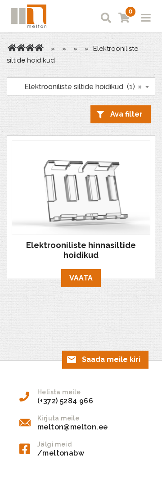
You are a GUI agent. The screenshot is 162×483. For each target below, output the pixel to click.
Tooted (21, 47)
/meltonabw (60, 453)
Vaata (81, 278)
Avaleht (12, 47)
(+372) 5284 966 (65, 401)
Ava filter (126, 114)
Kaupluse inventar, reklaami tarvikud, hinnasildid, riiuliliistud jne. (30, 47)
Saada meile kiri (111, 359)
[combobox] (81, 86)
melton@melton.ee (72, 427)
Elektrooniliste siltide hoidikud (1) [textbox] (78, 86)
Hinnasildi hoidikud (39, 47)
